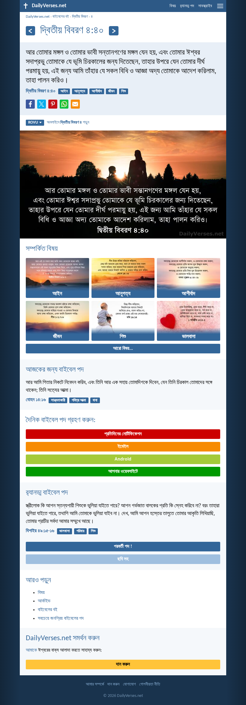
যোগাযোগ (129, 684)
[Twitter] (43, 106)
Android (123, 459)
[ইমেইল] (76, 106)
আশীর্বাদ (97, 91)
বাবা (95, 400)
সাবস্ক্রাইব (205, 6)
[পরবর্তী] (113, 30)
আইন (64, 91)
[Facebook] (31, 106)
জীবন (111, 91)
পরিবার (80, 531)
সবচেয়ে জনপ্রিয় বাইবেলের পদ (61, 618)
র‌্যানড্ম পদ (187, 6)
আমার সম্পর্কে (95, 684)
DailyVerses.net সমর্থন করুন (63, 638)
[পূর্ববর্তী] (30, 30)
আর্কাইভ (44, 601)
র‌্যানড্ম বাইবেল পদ (47, 492)
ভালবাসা (64, 531)
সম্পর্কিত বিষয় (42, 249)
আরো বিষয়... (123, 348)
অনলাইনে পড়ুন (68, 122)
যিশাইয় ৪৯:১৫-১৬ (40, 531)
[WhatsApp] (65, 104)
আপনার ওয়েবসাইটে (123, 471)
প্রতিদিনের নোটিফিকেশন (123, 434)
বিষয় (173, 6)
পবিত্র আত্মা (79, 400)
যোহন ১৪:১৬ (36, 400)
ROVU (33, 122)
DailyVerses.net (38, 17)
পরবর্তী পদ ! (123, 546)
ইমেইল (123, 446)
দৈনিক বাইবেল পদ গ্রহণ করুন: (60, 420)
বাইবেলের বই (60, 17)
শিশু (123, 91)
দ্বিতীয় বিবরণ (80, 17)
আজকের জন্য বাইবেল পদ (55, 370)
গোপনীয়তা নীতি (149, 684)
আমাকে (31, 650)
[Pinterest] (54, 106)
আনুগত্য (79, 91)
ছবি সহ (123, 559)
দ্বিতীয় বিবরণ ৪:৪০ (41, 91)
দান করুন (123, 664)
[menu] (220, 8)
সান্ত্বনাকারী (58, 400)
